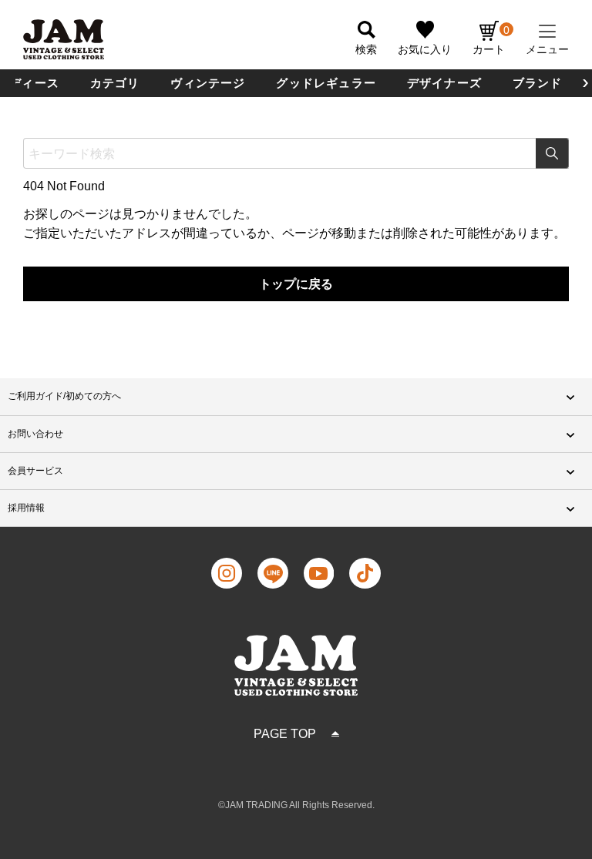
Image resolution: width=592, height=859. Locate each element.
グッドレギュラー (326, 82)
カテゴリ (115, 82)
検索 (552, 153)
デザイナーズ (444, 82)
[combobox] (296, 153)
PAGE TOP (285, 733)
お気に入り (425, 49)
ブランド (538, 82)
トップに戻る (296, 283)
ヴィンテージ (207, 82)
